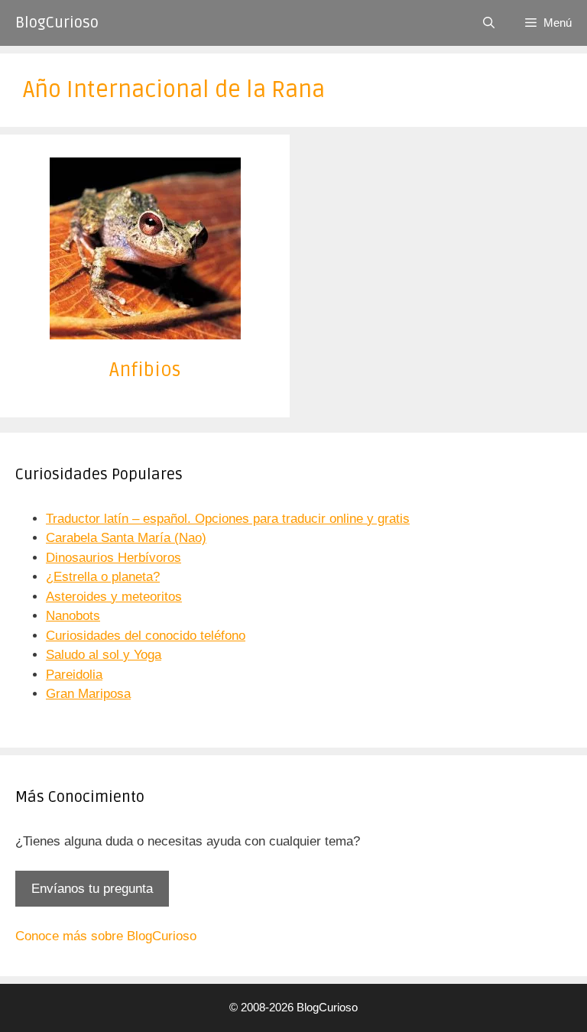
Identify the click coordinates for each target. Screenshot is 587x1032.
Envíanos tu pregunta (92, 888)
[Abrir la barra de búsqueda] (489, 23)
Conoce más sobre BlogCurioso (105, 936)
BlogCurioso (57, 23)
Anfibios (145, 370)
